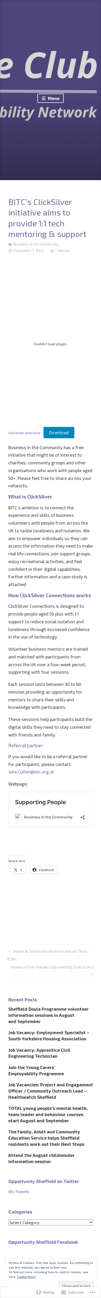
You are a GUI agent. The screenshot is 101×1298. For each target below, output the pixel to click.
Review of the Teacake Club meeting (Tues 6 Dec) (51, 970)
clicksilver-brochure (24, 433)
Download (59, 432)
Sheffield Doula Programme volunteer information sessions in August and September (48, 1015)
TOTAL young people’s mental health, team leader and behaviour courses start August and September (48, 1114)
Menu (53, 98)
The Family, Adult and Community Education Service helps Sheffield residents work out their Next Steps (46, 1138)
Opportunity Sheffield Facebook (43, 1242)
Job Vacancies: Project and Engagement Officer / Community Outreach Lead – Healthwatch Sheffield (50, 1091)
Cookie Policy (26, 1276)
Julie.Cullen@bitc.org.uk (31, 771)
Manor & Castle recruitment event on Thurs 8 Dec (47, 955)
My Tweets (18, 1191)
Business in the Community (36, 244)
